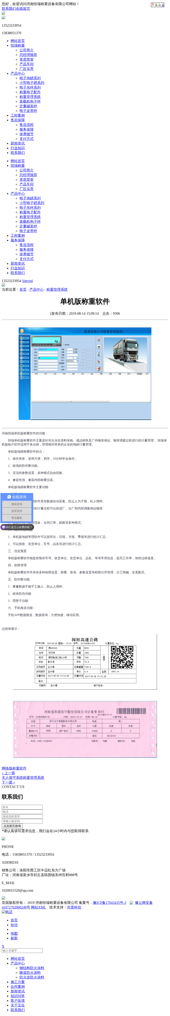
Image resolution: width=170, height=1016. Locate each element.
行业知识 (18, 148)
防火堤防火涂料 (31, 977)
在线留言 (23, 8)
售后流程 (26, 125)
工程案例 (18, 115)
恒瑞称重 (18, 45)
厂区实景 (26, 69)
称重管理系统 (30, 97)
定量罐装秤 (28, 106)
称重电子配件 (30, 92)
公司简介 (26, 50)
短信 (14, 925)
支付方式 (26, 139)
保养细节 (26, 134)
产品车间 (26, 64)
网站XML (38, 907)
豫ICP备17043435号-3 (109, 903)
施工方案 (18, 982)
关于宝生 (18, 1005)
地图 (14, 933)
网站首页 (18, 41)
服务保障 (26, 129)
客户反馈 (18, 1000)
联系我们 (9, 8)
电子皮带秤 (28, 111)
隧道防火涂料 (30, 972)
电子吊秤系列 (30, 87)
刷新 (14, 938)
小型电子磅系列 (31, 83)
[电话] (7, 912)
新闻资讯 (18, 143)
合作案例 (18, 986)
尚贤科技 (74, 907)
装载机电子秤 (30, 101)
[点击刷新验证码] (157, 5)
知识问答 (18, 996)
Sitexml (27, 281)
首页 (23, 289)
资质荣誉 (26, 59)
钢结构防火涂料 (31, 968)
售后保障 (18, 120)
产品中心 (18, 73)
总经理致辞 (28, 55)
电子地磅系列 (30, 78)
